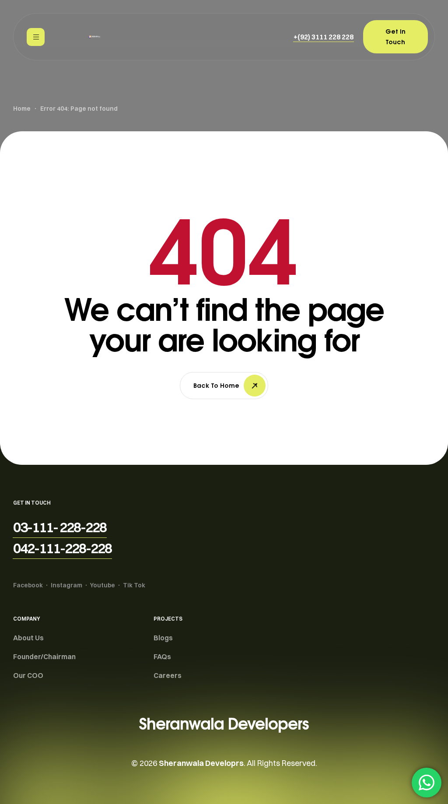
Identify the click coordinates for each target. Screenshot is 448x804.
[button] (324, 37)
